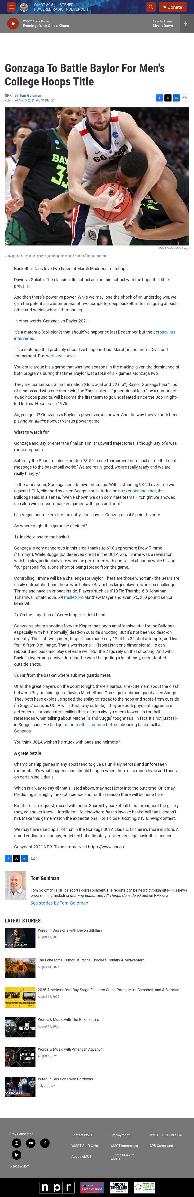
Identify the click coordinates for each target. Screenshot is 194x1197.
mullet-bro (74, 597)
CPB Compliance (162, 1146)
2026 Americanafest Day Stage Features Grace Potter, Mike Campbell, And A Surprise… (110, 990)
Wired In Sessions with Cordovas (65, 1079)
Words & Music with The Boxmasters (68, 1019)
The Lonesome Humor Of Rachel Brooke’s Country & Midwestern (91, 960)
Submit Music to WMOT (122, 1157)
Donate (175, 7)
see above (65, 355)
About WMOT (81, 1156)
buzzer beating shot (137, 490)
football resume (90, 724)
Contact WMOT (82, 1135)
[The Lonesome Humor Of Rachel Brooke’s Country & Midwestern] (20, 968)
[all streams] (187, 23)
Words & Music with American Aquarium (71, 1049)
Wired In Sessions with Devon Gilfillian (70, 930)
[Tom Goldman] (15, 885)
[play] (13, 23)
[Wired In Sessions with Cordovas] (20, 1087)
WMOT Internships (124, 1146)
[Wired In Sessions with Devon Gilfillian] (20, 938)
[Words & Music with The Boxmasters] (20, 1027)
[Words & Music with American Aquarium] (20, 1057)
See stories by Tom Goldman (59, 903)
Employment (120, 1135)
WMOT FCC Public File (166, 1135)
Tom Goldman (30, 95)
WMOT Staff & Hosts (86, 1146)
